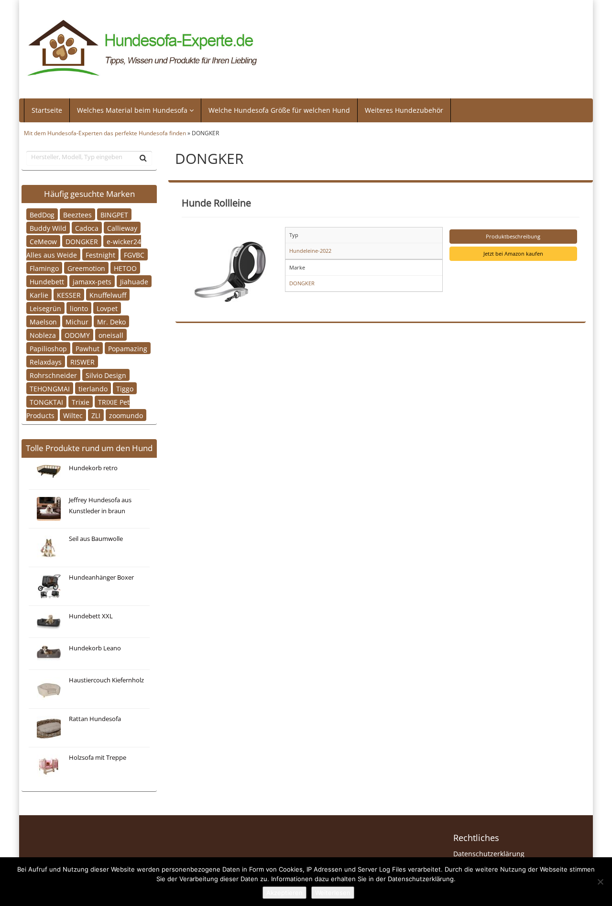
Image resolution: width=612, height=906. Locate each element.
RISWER (82, 361)
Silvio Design (106, 374)
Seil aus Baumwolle (96, 539)
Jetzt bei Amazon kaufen (513, 253)
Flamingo (44, 267)
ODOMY (77, 334)
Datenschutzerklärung (489, 853)
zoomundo (126, 415)
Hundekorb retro (93, 468)
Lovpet (107, 308)
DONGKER (82, 241)
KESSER (69, 294)
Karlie (39, 294)
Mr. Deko (111, 321)
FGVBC (134, 254)
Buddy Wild (48, 227)
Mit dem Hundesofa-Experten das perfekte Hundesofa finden (105, 133)
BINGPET (114, 214)
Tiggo (124, 388)
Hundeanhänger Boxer (101, 577)
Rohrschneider (53, 374)
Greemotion (86, 267)
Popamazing (127, 348)
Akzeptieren (284, 892)
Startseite (47, 110)
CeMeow (43, 241)
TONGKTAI (46, 401)
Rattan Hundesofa (95, 719)
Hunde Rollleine (216, 202)
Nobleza (43, 334)
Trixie (80, 401)
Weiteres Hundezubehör (404, 110)
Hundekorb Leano (95, 648)
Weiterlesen (332, 892)
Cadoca (86, 227)
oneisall (110, 334)
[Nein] (600, 881)
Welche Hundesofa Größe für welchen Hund (279, 110)
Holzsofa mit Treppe (97, 758)
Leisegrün (45, 308)
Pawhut (87, 348)
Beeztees (77, 214)
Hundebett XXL (91, 616)
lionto (79, 308)
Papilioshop (48, 348)
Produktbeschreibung (513, 236)
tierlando (93, 388)
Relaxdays (46, 361)
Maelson (43, 321)
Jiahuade (134, 281)
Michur (77, 321)
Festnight (100, 254)
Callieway (122, 227)
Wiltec (73, 415)
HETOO (125, 267)
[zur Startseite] (142, 48)
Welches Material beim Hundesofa (133, 110)
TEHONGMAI (50, 388)
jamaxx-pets (92, 281)
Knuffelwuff (107, 294)
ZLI (95, 415)
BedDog (42, 214)
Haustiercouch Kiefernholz (106, 680)
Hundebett (47, 281)
